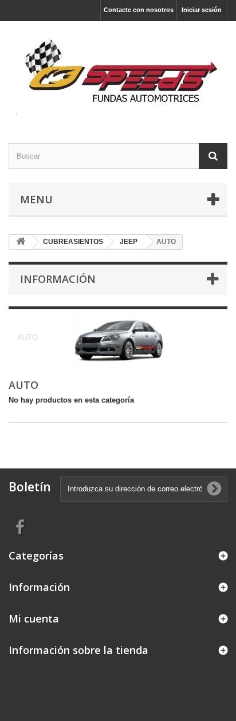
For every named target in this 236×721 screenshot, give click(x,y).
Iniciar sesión (202, 9)
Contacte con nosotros (139, 9)
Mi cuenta (34, 618)
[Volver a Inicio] (21, 242)
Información (58, 279)
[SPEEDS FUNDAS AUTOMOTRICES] (118, 72)
